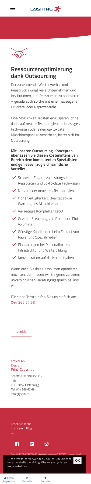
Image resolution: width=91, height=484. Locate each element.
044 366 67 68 (23, 302)
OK (77, 460)
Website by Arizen (47, 454)
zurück (21, 331)
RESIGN (62, 454)
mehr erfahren (17, 466)
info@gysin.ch (20, 393)
